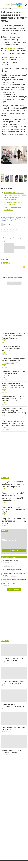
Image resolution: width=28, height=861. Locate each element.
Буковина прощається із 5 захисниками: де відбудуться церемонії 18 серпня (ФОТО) (13, 497)
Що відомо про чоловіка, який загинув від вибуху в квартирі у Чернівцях (13, 484)
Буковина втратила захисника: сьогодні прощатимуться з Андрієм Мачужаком (13, 336)
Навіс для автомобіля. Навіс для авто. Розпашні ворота (13, 682)
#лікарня (7, 219)
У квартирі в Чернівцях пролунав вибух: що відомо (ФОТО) (13, 509)
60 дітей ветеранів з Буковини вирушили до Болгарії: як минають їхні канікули (13, 361)
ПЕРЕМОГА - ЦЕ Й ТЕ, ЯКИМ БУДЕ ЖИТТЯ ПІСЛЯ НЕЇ (12, 660)
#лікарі (18, 219)
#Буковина (18, 217)
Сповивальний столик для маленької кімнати (12, 751)
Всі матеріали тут (14, 550)
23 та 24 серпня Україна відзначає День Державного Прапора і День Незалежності (13, 386)
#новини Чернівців (10, 217)
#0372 (23, 217)
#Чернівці (3, 217)
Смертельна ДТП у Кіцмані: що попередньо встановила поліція (14, 521)
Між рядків (9, 540)
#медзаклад (13, 219)
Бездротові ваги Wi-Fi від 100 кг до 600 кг (13, 728)
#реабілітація (4, 220)
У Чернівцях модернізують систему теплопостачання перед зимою (12, 348)
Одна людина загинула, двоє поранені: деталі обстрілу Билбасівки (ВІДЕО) (13, 398)
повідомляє (10, 48)
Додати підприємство (14, 589)
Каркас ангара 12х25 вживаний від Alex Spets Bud (13, 705)
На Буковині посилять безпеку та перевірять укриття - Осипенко (13, 373)
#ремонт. (10, 220)
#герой (2, 219)
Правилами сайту (5, 279)
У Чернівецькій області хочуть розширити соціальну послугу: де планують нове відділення (13, 423)
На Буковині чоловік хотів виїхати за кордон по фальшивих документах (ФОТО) (14, 411)
